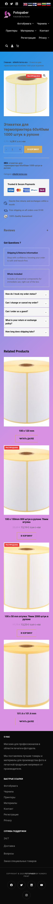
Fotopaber (20, 12)
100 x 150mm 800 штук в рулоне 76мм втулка (26, 521)
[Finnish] (34, 4)
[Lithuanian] (44, 4)
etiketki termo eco (20, 62)
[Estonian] (30, 4)
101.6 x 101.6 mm (26, 713)
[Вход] (12, 46)
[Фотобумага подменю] (33, 23)
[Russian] (48, 4)
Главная (7, 62)
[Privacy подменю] (48, 37)
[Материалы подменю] (35, 30)
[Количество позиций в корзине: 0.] (17, 46)
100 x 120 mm (26, 430)
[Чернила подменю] (48, 23)
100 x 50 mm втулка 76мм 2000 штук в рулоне (26, 618)
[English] (25, 4)
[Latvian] (39, 4)
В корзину (33, 149)
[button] (44, 75)
